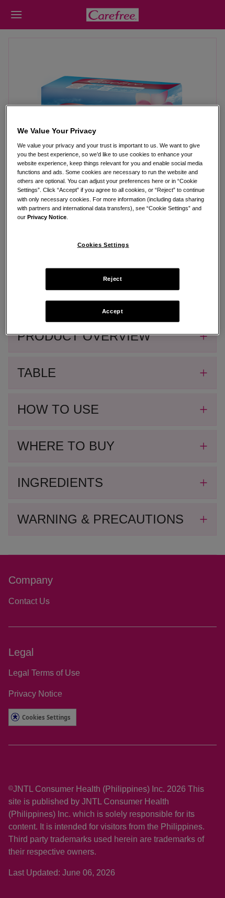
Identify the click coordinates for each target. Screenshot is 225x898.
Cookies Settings (103, 244)
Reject (112, 278)
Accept (112, 311)
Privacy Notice (46, 216)
